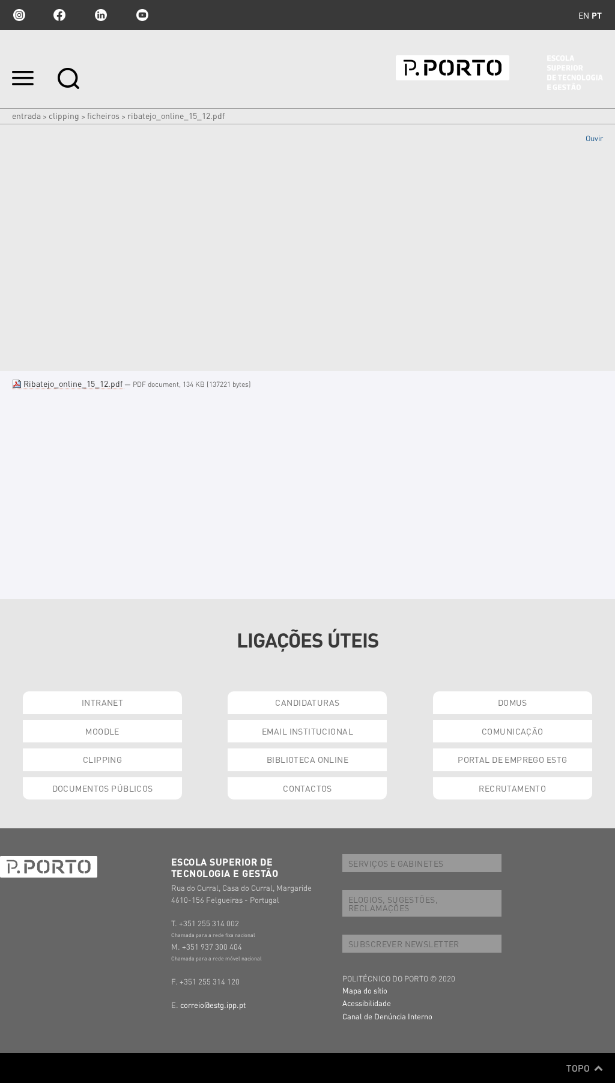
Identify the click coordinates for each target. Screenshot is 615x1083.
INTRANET (102, 702)
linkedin (101, 15)
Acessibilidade (366, 1003)
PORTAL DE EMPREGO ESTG (512, 759)
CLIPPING (102, 759)
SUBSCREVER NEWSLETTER (403, 943)
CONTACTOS (307, 788)
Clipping (64, 115)
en (583, 15)
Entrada (26, 115)
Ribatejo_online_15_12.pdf (73, 383)
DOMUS (512, 702)
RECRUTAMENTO (512, 788)
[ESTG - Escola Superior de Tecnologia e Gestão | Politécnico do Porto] (499, 72)
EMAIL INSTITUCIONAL (307, 731)
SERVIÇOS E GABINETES (395, 863)
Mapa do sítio (364, 990)
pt (597, 15)
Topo (579, 1068)
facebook (59, 15)
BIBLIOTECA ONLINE (307, 759)
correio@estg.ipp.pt (213, 1005)
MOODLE (102, 731)
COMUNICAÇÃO (513, 731)
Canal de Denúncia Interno (387, 1016)
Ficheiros (103, 115)
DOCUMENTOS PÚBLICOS (102, 788)
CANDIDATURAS (307, 702)
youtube (142, 15)
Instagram (18, 15)
